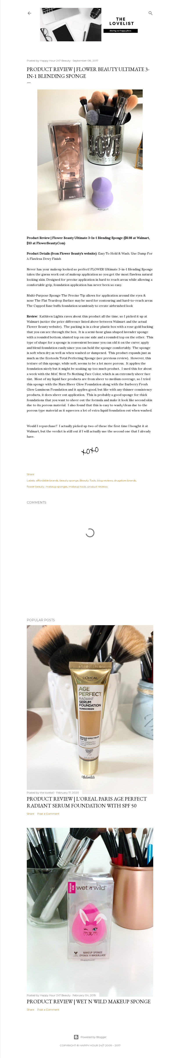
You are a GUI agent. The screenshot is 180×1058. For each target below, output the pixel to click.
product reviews (97, 486)
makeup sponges (56, 486)
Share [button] (30, 474)
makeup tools (77, 486)
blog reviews (105, 480)
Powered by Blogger (93, 1037)
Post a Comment (48, 813)
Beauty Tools (88, 480)
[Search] (150, 12)
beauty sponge (68, 480)
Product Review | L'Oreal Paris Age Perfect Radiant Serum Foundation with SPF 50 (87, 802)
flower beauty (35, 486)
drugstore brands (125, 480)
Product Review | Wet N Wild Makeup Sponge (89, 1001)
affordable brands (47, 480)
